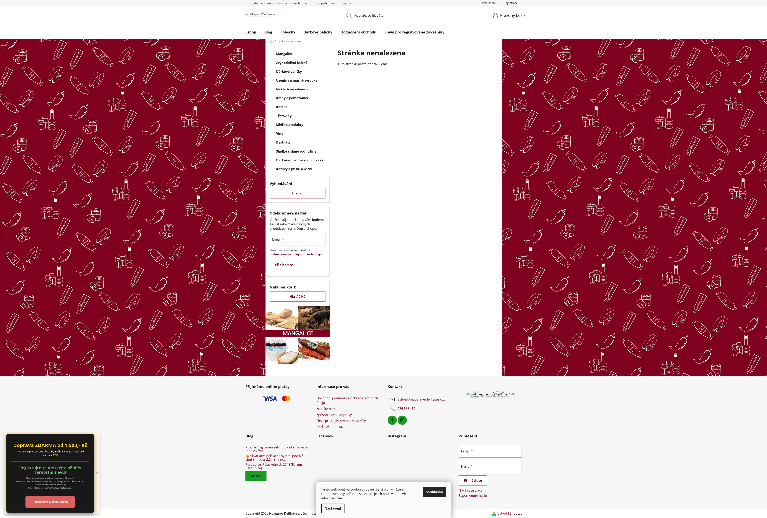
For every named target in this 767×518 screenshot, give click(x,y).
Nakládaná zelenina (292, 89)
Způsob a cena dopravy (334, 415)
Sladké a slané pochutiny (296, 151)
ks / (297, 296)
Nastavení (333, 508)
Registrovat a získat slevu (50, 501)
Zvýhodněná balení (291, 63)
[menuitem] (250, 32)
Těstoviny (284, 116)
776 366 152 (406, 409)
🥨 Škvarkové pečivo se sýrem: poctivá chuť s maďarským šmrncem (274, 457)
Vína (279, 133)
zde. (339, 498)
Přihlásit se (284, 265)
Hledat (297, 193)
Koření (281, 107)
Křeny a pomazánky (292, 98)
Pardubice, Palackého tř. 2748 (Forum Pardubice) (273, 466)
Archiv (256, 476)
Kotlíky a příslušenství (294, 169)
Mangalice (284, 54)
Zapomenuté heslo (473, 495)
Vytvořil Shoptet (509, 513)
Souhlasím (434, 492)
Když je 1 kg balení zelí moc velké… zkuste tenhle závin (276, 449)
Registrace (511, 3)
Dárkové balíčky (289, 71)
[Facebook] (392, 420)
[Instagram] (402, 420)
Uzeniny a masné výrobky (296, 80)
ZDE (55, 455)
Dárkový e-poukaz (329, 427)
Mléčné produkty (289, 124)
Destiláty (283, 142)
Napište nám (326, 3)
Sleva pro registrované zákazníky (341, 421)
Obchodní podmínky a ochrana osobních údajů (277, 3)
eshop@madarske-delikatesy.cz (421, 399)
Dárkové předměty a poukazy (299, 160)
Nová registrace (470, 490)
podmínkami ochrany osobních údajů (296, 254)
